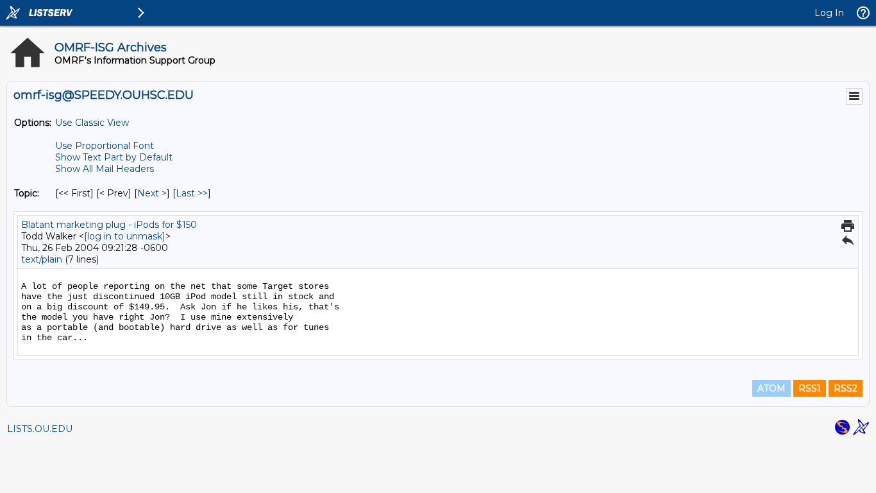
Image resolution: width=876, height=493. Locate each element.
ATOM (771, 388)
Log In (829, 13)
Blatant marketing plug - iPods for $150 (109, 224)
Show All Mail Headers (104, 169)
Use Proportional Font (104, 145)
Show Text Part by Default (114, 157)
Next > (152, 193)
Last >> (192, 193)
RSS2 (845, 388)
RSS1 (809, 388)
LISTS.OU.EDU (39, 429)
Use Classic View (92, 122)
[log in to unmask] (124, 236)
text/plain (41, 259)
